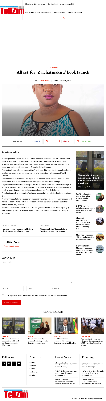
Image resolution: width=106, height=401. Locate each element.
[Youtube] (19, 364)
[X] (14, 364)
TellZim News (43, 81)
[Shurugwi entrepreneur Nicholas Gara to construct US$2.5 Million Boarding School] (100, 221)
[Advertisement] (53, 41)
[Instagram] (9, 364)
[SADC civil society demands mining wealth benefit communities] (100, 197)
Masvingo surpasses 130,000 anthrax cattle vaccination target (85, 237)
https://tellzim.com (11, 246)
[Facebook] (4, 364)
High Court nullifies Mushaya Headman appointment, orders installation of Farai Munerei (84, 250)
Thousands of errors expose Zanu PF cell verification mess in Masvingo (89, 179)
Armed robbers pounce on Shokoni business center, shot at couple (18, 230)
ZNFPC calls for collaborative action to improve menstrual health (85, 209)
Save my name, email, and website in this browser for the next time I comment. (36, 295)
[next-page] (99, 156)
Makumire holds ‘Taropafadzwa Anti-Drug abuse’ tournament (53, 230)
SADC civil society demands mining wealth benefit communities (83, 197)
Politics (6, 336)
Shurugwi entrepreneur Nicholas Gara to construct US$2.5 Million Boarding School (83, 223)
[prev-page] (94, 156)
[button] (63, 18)
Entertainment (53, 67)
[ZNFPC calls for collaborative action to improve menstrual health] (100, 209)
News (30, 336)
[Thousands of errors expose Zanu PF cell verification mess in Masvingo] (90, 170)
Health (57, 336)
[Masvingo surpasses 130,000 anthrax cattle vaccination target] (100, 237)
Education (85, 336)
